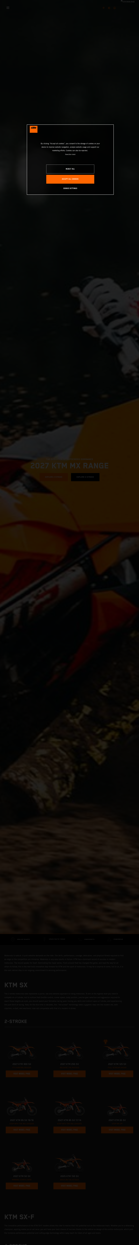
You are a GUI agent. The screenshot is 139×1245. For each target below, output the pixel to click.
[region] (70, 159)
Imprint (73, 154)
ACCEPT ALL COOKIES (70, 179)
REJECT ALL (70, 169)
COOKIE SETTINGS (70, 188)
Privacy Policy (68, 154)
